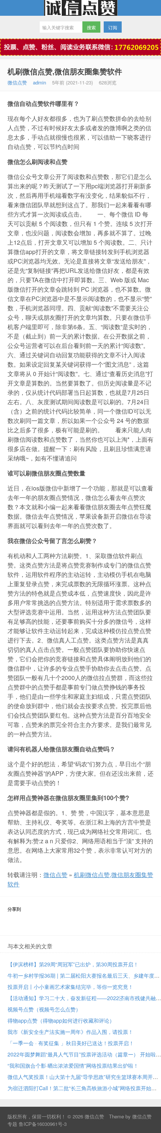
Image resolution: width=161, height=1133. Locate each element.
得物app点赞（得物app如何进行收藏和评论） (61, 1020)
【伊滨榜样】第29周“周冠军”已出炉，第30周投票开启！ (73, 964)
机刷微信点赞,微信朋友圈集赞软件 (64, 71)
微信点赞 (80, 8)
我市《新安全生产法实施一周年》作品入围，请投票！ (70, 1031)
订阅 (112, 27)
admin (39, 82)
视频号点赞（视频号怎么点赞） (44, 1009)
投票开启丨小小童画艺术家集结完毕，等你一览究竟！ (70, 986)
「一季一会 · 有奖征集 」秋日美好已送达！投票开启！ (70, 1043)
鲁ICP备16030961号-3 (43, 1123)
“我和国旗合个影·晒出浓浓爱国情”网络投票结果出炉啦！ (73, 1065)
